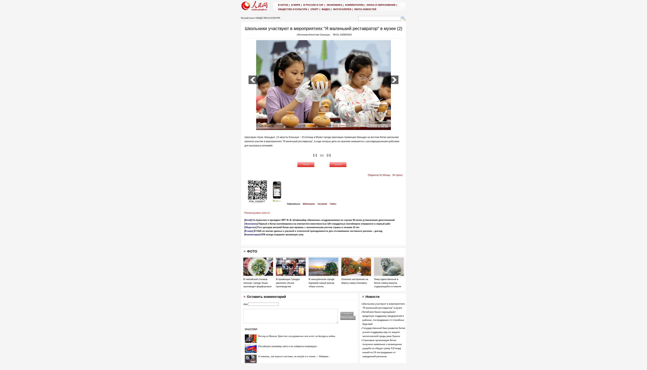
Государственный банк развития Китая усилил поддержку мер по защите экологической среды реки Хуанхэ (383, 332)
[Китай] (248, 220)
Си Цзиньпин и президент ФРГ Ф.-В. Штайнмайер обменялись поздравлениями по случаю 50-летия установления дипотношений (324, 220)
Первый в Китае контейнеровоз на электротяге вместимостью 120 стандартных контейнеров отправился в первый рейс (324, 224)
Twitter (333, 204)
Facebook (322, 204)
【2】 (322, 155)
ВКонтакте (309, 204)
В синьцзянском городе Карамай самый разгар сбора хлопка (321, 283)
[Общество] (250, 227)
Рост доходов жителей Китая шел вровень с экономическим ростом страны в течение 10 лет (308, 227)
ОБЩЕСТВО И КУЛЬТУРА (268, 18)
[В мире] (248, 231)
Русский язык (247, 18)
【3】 (328, 155)
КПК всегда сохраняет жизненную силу (282, 234)
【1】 (315, 155)
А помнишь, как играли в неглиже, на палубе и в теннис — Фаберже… (294, 356)
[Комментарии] (252, 234)
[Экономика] (251, 224)
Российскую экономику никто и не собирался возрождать (287, 346)
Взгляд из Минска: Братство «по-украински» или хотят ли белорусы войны (296, 336)
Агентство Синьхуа (319, 34)
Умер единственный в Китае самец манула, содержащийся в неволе (387, 283)
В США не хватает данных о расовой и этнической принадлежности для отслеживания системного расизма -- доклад (318, 231)
